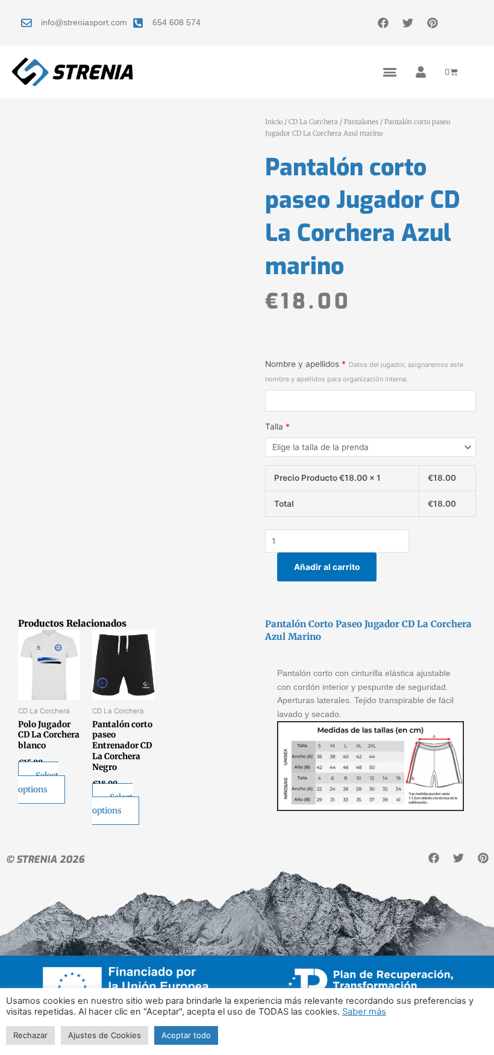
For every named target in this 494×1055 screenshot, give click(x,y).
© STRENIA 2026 (45, 859)
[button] (389, 72)
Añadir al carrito (327, 567)
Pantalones (361, 121)
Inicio (274, 121)
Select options (38, 783)
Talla (277, 426)
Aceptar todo (186, 1035)
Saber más (364, 1011)
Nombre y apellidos (364, 371)
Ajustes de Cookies (104, 1035)
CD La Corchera (313, 121)
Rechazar (30, 1035)
